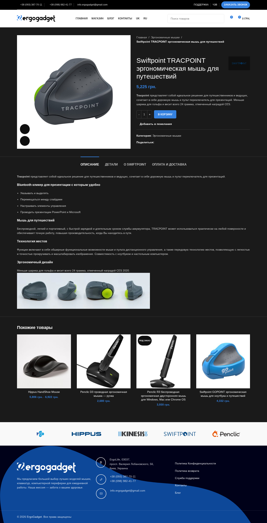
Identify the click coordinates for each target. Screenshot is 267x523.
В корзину (165, 114)
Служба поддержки (187, 478)
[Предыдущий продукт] (138, 50)
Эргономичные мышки (165, 37)
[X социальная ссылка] (161, 142)
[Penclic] (226, 434)
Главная (141, 37)
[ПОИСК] (219, 18)
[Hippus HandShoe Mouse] (44, 361)
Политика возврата (187, 470)
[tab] (90, 162)
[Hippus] (87, 434)
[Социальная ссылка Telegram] (175, 142)
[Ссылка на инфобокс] (133, 463)
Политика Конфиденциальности (195, 463)
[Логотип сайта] (36, 18)
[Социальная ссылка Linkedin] (170, 142)
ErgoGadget (34, 516)
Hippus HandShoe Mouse (44, 391)
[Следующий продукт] (148, 50)
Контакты (181, 485)
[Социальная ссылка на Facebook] (156, 142)
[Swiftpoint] (180, 434)
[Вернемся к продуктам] (143, 50)
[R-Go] (40, 434)
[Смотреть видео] (25, 129)
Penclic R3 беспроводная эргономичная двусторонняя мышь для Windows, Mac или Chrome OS (163, 395)
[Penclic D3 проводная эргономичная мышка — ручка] (104, 361)
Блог (178, 492)
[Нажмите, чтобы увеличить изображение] (25, 141)
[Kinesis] (133, 434)
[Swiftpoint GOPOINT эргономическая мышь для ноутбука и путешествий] (223, 361)
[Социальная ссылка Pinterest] (166, 142)
